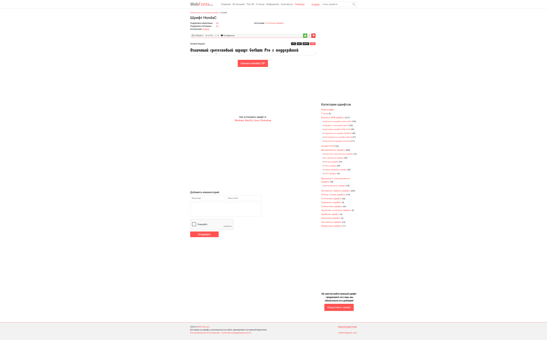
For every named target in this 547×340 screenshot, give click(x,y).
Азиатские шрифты (332, 218)
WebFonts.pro (203, 327)
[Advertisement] (253, 91)
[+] (305, 35)
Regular (206, 29)
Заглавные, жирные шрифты (338, 190)
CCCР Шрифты (332, 173)
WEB (313, 44)
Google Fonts (330, 146)
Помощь (300, 4)
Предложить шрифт (339, 307)
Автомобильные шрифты (336, 186)
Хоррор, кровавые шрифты (337, 170)
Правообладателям (347, 327)
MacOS (248, 120)
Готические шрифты (274, 23)
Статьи (260, 4)
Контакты (287, 4)
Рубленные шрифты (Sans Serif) (340, 121)
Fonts (201, 4)
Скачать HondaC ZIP (253, 63)
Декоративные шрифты (335, 150)
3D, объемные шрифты (335, 158)
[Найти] (354, 4)
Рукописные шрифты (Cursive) (339, 141)
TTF (293, 44)
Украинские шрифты (333, 226)
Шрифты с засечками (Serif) (338, 125)
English (316, 4)
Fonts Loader (327, 109)
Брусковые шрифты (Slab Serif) (339, 129)
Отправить (204, 234)
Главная (226, 4)
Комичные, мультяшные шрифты (340, 154)
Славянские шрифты (333, 206)
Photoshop (265, 120)
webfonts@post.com (347, 333)
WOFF (306, 44)
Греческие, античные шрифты (337, 210)
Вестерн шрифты (333, 162)
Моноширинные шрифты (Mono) (340, 137)
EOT (299, 44)
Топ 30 (250, 4)
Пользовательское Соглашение (205, 333)
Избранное (272, 4)
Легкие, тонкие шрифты (335, 194)
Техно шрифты (332, 166)
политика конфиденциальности (236, 333)
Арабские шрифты (331, 214)
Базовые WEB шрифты (335, 117)
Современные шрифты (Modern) (339, 133)
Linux (256, 120)
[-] (313, 35)
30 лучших (238, 4)
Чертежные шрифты (332, 202)
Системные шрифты (333, 222)
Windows (239, 120)
